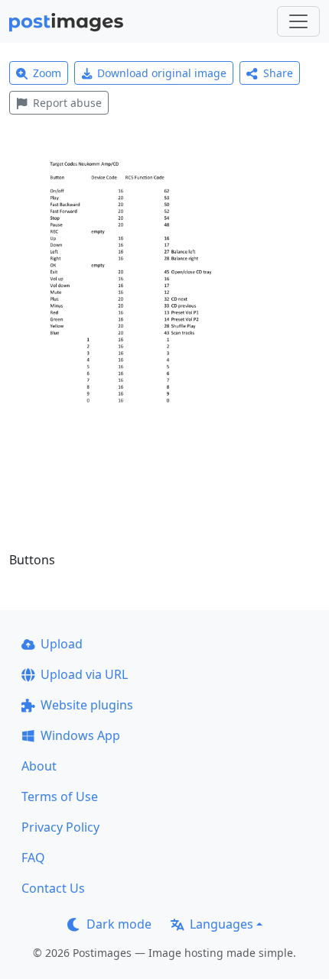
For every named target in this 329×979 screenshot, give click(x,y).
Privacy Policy (60, 827)
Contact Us (53, 888)
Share (278, 73)
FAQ (33, 857)
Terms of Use (59, 796)
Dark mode (118, 924)
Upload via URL (84, 674)
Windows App (80, 735)
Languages (221, 924)
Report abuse (67, 102)
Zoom (47, 73)
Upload (62, 643)
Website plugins (87, 704)
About (39, 766)
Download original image (161, 73)
